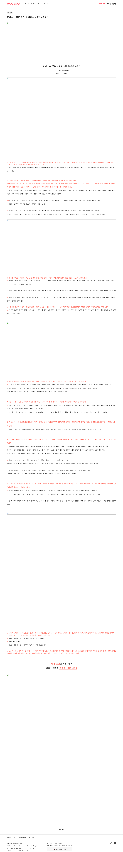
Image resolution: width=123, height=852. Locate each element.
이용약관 (31, 837)
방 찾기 (33, 4)
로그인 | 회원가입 (111, 4)
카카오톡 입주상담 (61, 849)
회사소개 (9, 837)
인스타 (111, 843)
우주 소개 (26, 4)
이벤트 (39, 4)
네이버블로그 (115, 843)
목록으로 (61, 830)
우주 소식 (45, 4)
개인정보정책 (22, 837)
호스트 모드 (102, 4)
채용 (15, 837)
